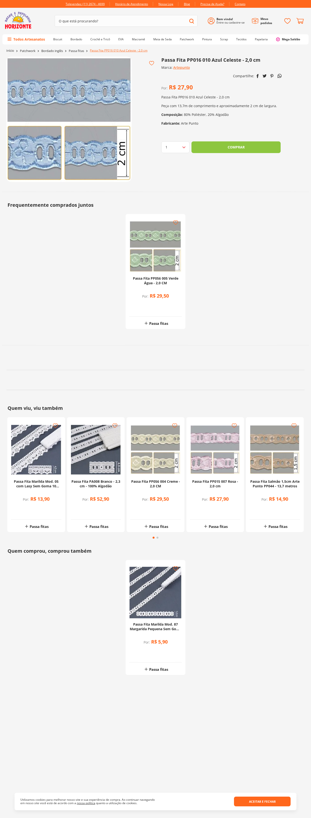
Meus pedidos (266, 21)
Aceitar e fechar (262, 802)
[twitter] (265, 75)
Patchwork (27, 51)
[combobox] (126, 21)
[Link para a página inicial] (10, 50)
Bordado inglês (52, 51)
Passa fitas (76, 51)
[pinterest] (272, 76)
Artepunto (181, 67)
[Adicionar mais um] (143, 305)
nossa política (86, 803)
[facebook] (258, 76)
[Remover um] (143, 308)
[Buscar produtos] (191, 21)
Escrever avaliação (155, 399)
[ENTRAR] (228, 21)
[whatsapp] (279, 76)
